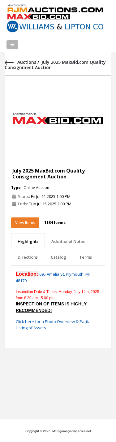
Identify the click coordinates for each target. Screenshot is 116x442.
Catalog (58, 257)
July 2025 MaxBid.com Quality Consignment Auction (48, 173)
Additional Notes (68, 241)
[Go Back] (11, 62)
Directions (28, 257)
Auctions (27, 62)
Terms (85, 257)
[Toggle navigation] (12, 44)
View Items (25, 222)
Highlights (28, 241)
